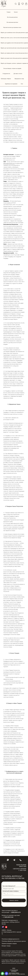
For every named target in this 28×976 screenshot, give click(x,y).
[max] (6, 973)
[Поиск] (16, 4)
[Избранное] (23, 4)
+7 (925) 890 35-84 (8, 917)
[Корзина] (26, 4)
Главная (8, 12)
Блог (22, 83)
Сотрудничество (6, 73)
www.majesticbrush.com (9, 163)
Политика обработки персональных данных (14, 941)
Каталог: (16, 12)
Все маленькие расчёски (12, 22)
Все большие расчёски (12, 17)
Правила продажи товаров (9, 943)
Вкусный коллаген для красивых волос (12, 27)
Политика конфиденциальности (10, 939)
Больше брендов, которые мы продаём (12, 68)
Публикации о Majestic (6, 78)
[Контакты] (19, 4)
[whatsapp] (2, 973)
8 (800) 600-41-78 (15, 912)
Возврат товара (6, 945)
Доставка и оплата (18, 73)
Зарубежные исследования (11, 83)
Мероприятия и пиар (19, 78)
